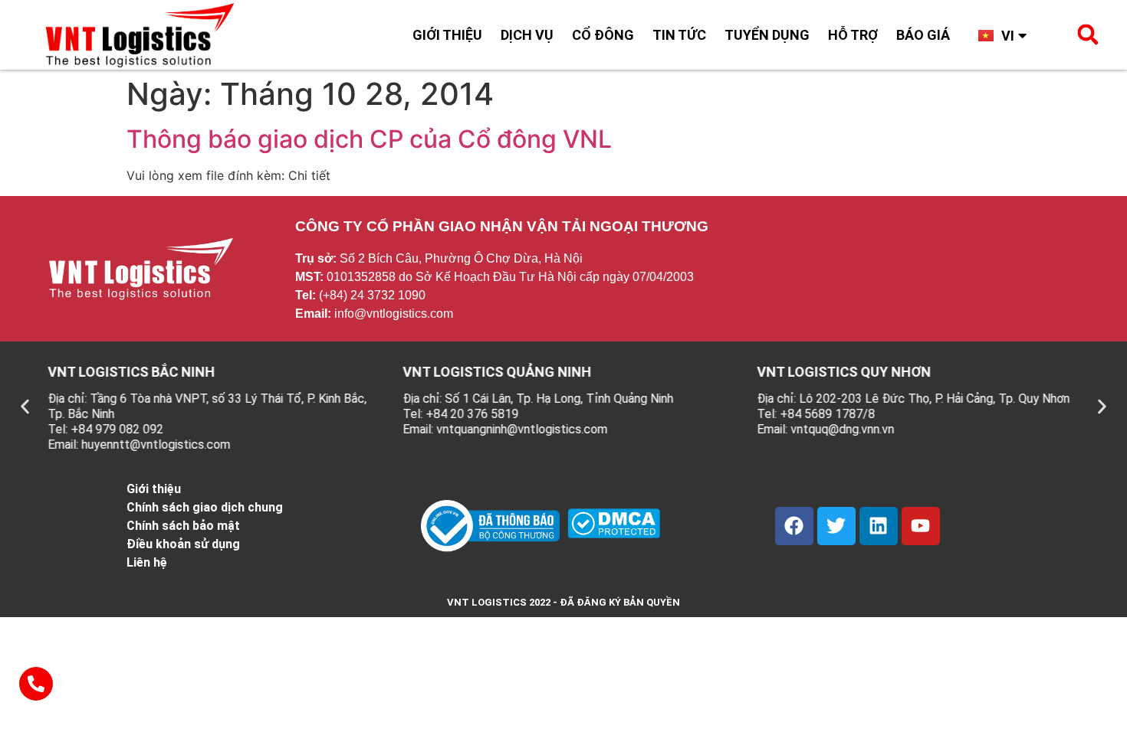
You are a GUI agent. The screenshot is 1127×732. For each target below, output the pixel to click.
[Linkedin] (878, 526)
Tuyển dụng (767, 35)
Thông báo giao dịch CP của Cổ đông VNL (369, 139)
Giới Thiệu (447, 35)
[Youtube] (921, 526)
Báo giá (923, 35)
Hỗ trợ (853, 35)
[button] (1087, 34)
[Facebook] (794, 526)
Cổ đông (603, 35)
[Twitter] (836, 526)
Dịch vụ (527, 35)
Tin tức (679, 35)
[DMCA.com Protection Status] (613, 533)
